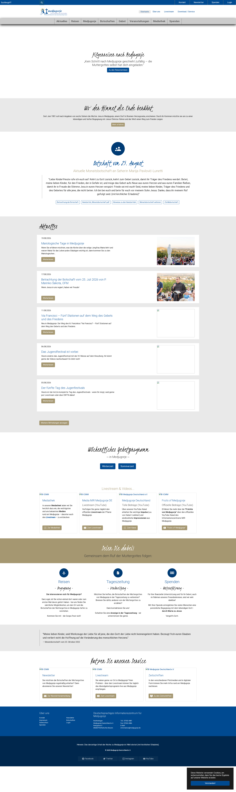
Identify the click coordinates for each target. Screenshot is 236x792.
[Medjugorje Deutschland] (133, 494)
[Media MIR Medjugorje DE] (84, 494)
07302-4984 (128, 723)
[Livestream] (97, 669)
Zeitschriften (156, 675)
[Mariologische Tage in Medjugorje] (176, 251)
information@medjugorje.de (130, 728)
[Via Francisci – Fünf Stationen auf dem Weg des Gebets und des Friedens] (176, 323)
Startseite (145, 12)
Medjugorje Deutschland (136, 500)
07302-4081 (128, 721)
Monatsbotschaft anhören (150, 202)
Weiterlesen (48, 259)
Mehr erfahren (118, 125)
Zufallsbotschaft (171, 202)
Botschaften (70, 720)
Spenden (215, 2)
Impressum (43, 720)
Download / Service (186, 11)
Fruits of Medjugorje (173, 500)
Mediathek (48, 500)
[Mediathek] (44, 494)
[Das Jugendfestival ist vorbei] (176, 359)
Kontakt (182, 2)
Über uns (156, 11)
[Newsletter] (44, 669)
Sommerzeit (127, 466)
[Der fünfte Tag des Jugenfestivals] (176, 395)
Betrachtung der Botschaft (68, 202)
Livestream (169, 11)
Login (229, 2)
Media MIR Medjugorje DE (97, 500)
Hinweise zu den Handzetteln (124, 202)
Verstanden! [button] (210, 783)
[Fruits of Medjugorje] (163, 494)
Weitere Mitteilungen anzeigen (54, 423)
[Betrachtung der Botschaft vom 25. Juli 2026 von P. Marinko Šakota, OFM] (176, 287)
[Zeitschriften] (160, 669)
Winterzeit (107, 466)
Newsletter (199, 2)
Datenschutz (43, 722)
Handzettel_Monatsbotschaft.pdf (95, 202)
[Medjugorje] (53, 11)
